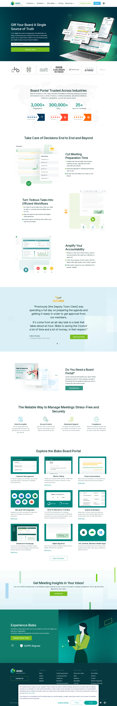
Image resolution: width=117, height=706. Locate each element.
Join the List (58, 593)
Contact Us (19, 678)
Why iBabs (51, 3)
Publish (41, 678)
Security (76, 683)
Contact (93, 678)
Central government (62, 673)
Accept (91, 702)
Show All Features (58, 558)
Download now (74, 388)
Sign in (97, 3)
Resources (68, 3)
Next (105, 318)
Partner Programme (96, 681)
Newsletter (77, 681)
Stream (41, 676)
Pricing (60, 3)
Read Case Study (79, 334)
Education (59, 681)
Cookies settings (63, 702)
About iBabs (94, 673)
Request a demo (86, 3)
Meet (40, 673)
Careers (93, 676)
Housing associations (62, 683)
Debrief (41, 681)
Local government (62, 676)
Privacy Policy (31, 693)
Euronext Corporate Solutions (96, 684)
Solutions (40, 3)
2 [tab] (60, 343)
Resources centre (79, 673)
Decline (77, 702)
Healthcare (60, 678)
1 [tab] (57, 343)
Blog (75, 676)
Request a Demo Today (21, 638)
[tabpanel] (58, 318)
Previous (11, 318)
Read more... (48, 485)
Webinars (76, 678)
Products (30, 3)
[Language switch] (104, 3)
